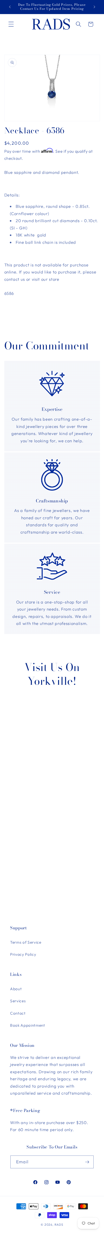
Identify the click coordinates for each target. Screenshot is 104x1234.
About (16, 988)
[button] (11, 24)
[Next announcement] (94, 6)
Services (18, 1001)
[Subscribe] (87, 1162)
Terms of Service (25, 942)
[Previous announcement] (9, 6)
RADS (59, 1224)
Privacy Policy (23, 954)
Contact (18, 1013)
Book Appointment (27, 1025)
